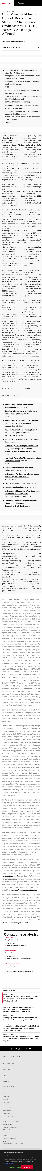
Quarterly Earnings (8, 1113)
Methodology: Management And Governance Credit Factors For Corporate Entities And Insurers (23, 494)
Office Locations (7, 1130)
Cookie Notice (8, 1163)
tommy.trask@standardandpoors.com (16, 945)
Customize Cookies (15, 1167)
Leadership (6, 1141)
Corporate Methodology (14, 487)
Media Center (6, 1069)
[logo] (7, 3)
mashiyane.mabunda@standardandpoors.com (19, 958)
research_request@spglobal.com (15, 923)
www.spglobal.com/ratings (12, 876)
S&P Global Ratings (11, 1056)
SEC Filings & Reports (9, 1116)
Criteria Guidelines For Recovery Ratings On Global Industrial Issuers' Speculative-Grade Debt (22, 503)
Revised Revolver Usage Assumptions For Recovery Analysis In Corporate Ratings (22, 432)
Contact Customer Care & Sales (11, 1122)
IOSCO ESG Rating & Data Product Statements (15, 1144)
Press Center (6, 1102)
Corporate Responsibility (9, 1138)
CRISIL (5, 1075)
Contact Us (6, 1081)
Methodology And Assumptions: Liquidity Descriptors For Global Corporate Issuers (21, 423)
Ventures (5, 1099)
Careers (5, 1135)
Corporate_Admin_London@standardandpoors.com (20, 971)
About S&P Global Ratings (10, 1064)
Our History (6, 1096)
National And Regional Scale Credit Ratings (22, 439)
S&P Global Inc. (10, 1087)
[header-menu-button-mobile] (39, 3)
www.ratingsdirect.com (11, 879)
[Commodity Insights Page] (23, 1048)
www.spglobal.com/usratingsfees (24, 890)
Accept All (27, 1167)
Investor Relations (8, 1108)
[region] (21, 1160)
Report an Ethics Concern (10, 1127)
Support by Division (8, 1124)
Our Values (6, 1094)
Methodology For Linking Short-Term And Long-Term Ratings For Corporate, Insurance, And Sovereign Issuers (21, 448)
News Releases (7, 1110)
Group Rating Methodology (15, 483)
